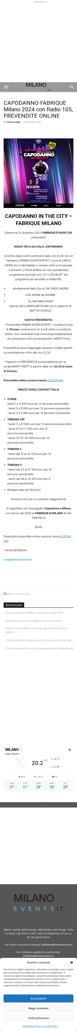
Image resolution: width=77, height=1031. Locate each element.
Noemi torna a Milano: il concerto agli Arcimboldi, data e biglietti (37, 630)
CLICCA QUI (55, 380)
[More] (48, 130)
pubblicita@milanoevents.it (38, 956)
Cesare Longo (13, 122)
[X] (15, 130)
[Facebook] (7, 130)
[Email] (40, 130)
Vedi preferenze (38, 1018)
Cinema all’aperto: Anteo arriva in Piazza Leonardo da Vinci (39, 640)
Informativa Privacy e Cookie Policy (40, 1026)
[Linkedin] (31, 130)
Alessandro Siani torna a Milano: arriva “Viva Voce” (34, 621)
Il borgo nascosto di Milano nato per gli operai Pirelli (34, 612)
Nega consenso (38, 1008)
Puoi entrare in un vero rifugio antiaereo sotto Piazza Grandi (39, 648)
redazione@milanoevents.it (56, 944)
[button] (71, 962)
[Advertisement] (38, 42)
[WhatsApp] (23, 130)
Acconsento (38, 998)
